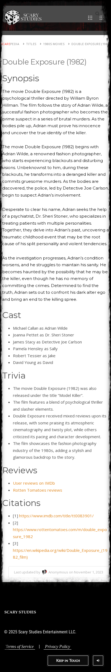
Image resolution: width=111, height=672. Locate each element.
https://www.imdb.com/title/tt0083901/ (56, 515)
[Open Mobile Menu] (90, 17)
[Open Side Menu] (101, 17)
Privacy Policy (57, 646)
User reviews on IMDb (34, 483)
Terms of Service (19, 646)
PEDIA (10, 44)
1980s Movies (53, 44)
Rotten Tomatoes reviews (37, 490)
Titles (31, 44)
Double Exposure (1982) (90, 44)
